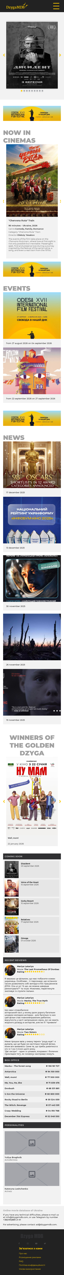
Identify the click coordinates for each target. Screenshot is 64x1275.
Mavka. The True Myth (36, 1000)
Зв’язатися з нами (30, 1248)
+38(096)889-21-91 (12, 1219)
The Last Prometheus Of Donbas (41, 969)
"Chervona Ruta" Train (21, 220)
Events (16, 288)
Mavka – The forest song (18, 1066)
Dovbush (9, 1088)
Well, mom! (11, 1077)
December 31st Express (17, 1116)
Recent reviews (15, 960)
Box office (12, 1060)
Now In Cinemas (19, 136)
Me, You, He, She (13, 1082)
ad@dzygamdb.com (46, 1224)
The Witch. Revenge (15, 1105)
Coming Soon (13, 856)
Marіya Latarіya (25, 966)
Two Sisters (30, 1032)
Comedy (19, 229)
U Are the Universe (15, 1094)
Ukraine (27, 225)
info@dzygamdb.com (16, 1217)
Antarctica (10, 1071)
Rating (20, 972)
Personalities (14, 1125)
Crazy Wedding (13, 1110)
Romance (38, 229)
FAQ (21, 1261)
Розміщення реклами (30, 1257)
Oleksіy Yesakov (26, 235)
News (13, 437)
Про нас (23, 1253)
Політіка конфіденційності (32, 1265)
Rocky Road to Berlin (16, 1099)
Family (28, 229)
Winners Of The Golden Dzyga (32, 745)
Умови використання (30, 1269)
